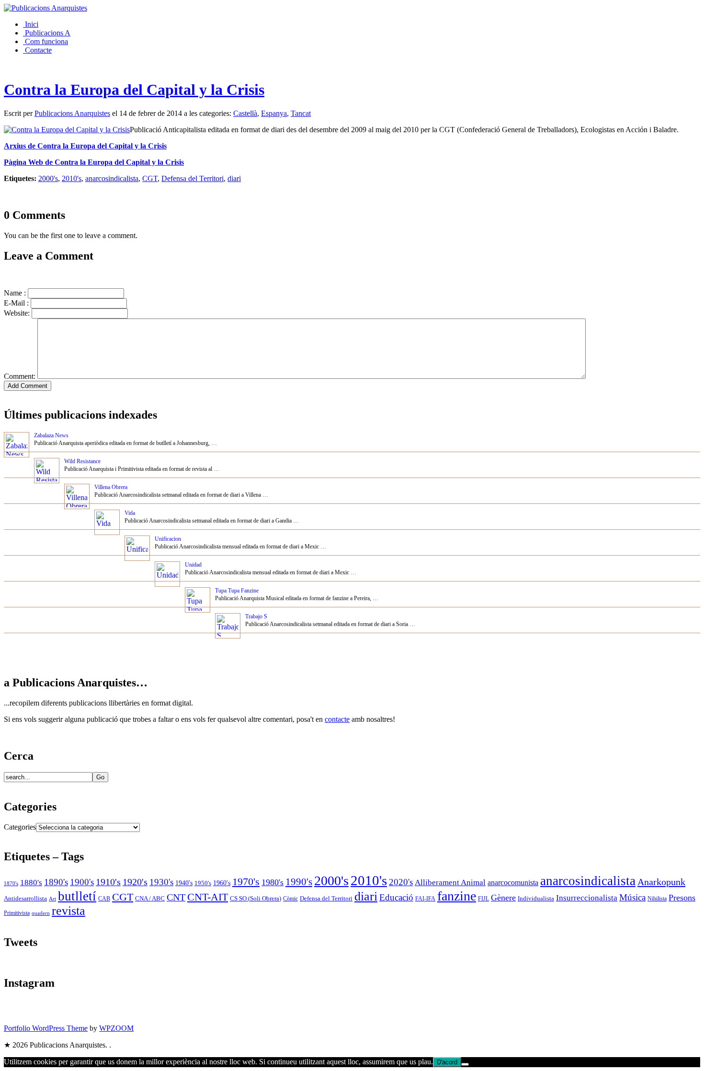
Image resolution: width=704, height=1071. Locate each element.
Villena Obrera (110, 487)
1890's (56, 882)
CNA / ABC (150, 898)
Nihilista (657, 898)
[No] (465, 1064)
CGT (150, 178)
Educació (396, 897)
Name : (15, 293)
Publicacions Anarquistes (72, 113)
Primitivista (17, 913)
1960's (221, 883)
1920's (135, 882)
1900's (82, 882)
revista (68, 911)
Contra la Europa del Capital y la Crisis (134, 89)
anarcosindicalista (111, 178)
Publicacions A (46, 33)
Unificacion (168, 539)
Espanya (274, 113)
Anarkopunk (661, 882)
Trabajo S (256, 616)
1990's (298, 882)
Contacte (37, 50)
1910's (108, 882)
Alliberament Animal (450, 882)
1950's (202, 883)
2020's (401, 882)
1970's (246, 882)
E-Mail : (16, 303)
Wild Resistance (82, 461)
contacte (337, 719)
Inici (30, 24)
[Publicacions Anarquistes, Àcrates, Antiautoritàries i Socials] (45, 8)
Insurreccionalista (586, 897)
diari (234, 178)
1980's (272, 882)
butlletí (77, 896)
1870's (11, 883)
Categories (20, 827)
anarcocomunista (513, 882)
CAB (104, 899)
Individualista (536, 898)
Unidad (193, 564)
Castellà (245, 113)
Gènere (503, 897)
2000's (48, 178)
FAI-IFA (425, 898)
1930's (161, 882)
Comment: (19, 376)
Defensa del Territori (192, 178)
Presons (682, 897)
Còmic (290, 899)
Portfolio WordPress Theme (46, 1028)
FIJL (483, 899)
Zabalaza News (51, 435)
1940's (184, 883)
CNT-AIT (207, 897)
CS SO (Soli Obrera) (255, 898)
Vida (130, 513)
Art (52, 898)
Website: (17, 313)
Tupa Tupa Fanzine (237, 590)
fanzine (456, 896)
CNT (176, 897)
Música (632, 897)
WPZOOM (116, 1028)
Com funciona (45, 41)
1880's (31, 882)
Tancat (301, 113)
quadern (41, 913)
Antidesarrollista (25, 898)
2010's (71, 178)
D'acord (447, 1062)
